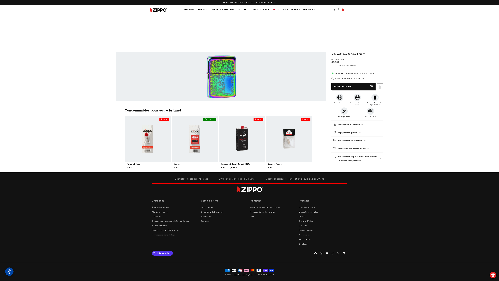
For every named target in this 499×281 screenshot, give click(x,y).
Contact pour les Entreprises (165, 230)
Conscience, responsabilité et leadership (170, 221)
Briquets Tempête (307, 207)
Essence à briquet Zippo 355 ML (235, 164)
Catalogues (304, 244)
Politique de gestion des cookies (265, 207)
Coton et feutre (275, 164)
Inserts (302, 217)
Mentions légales (160, 212)
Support (205, 221)
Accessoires (304, 235)
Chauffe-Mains (306, 221)
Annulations (206, 217)
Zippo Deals (304, 239)
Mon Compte (207, 207)
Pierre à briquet (133, 164)
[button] (334, 10)
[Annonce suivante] (346, 2)
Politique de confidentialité (262, 212)
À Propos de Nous (160, 207)
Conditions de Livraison (212, 212)
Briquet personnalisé (308, 212)
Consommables (306, 230)
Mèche (176, 164)
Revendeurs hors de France (165, 235)
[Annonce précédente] (153, 2)
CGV (252, 217)
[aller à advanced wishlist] (342, 9)
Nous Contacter (159, 226)
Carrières (156, 217)
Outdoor (303, 226)
